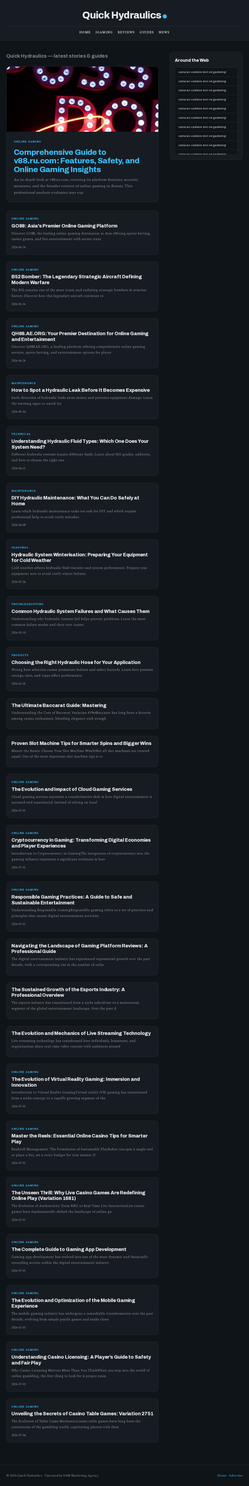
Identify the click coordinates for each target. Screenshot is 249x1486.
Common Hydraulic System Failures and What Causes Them (80, 611)
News (164, 32)
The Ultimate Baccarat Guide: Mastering (59, 705)
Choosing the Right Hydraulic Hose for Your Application (75, 662)
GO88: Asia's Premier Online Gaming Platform (64, 225)
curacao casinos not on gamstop (202, 71)
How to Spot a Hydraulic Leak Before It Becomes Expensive (80, 390)
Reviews (126, 32)
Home (85, 32)
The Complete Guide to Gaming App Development (68, 1249)
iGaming (104, 32)
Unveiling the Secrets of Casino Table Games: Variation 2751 (82, 1413)
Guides (147, 32)
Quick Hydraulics (121, 15)
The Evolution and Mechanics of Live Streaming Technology (81, 1033)
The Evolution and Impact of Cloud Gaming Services (71, 789)
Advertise (236, 1475)
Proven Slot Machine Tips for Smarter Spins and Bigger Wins (81, 743)
